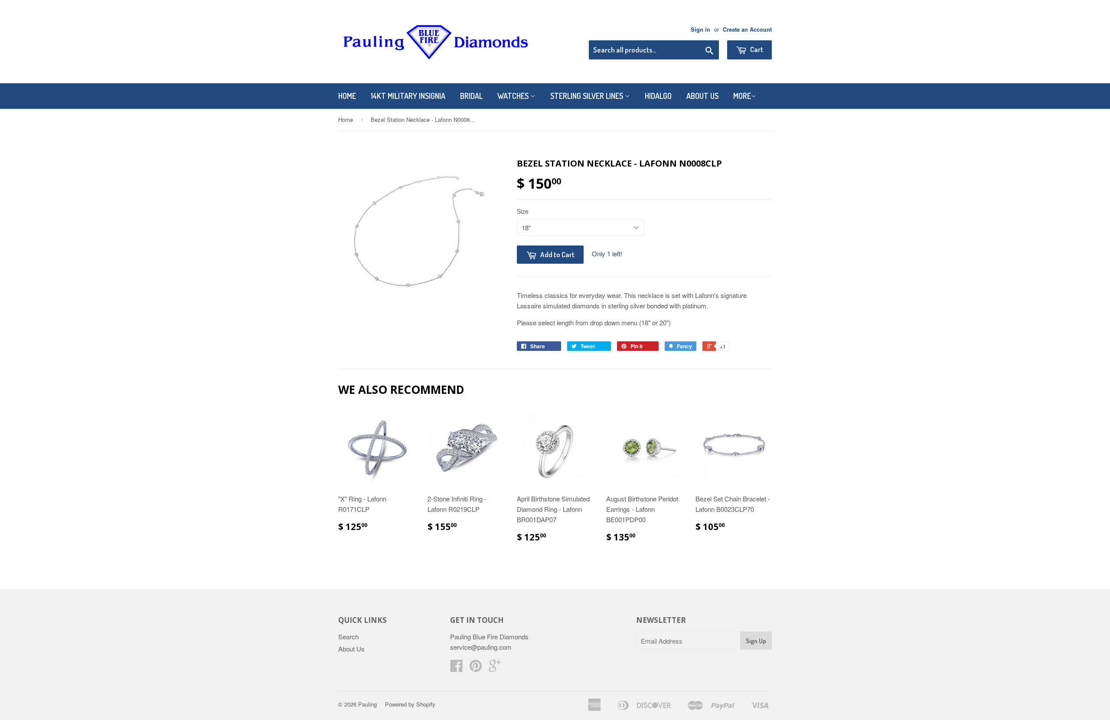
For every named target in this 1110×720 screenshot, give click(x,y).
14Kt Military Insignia (408, 96)
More (742, 96)
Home (347, 96)
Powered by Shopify (410, 704)
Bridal (471, 96)
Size (523, 211)
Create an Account (747, 29)
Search (348, 636)
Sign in (700, 29)
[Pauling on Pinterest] (475, 668)
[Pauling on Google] (494, 668)
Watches (513, 96)
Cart (756, 49)
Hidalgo (658, 96)
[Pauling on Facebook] (456, 668)
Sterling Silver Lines (587, 96)
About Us (702, 96)
